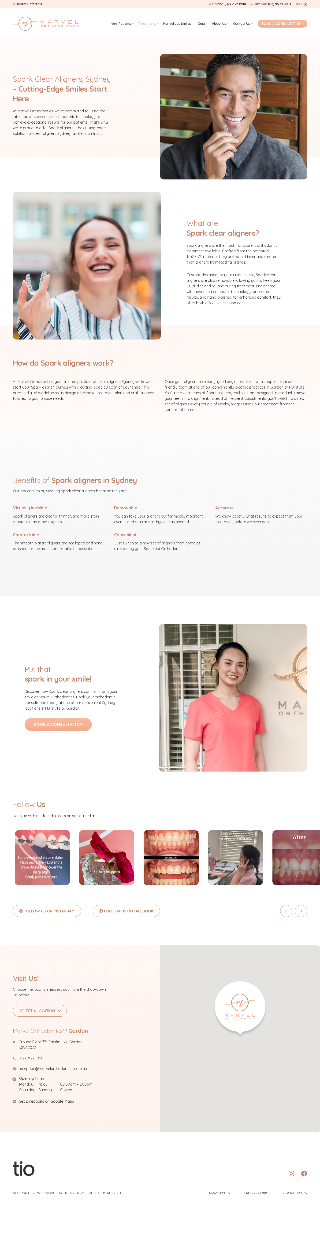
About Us (219, 23)
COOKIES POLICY (295, 1193)
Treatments (147, 23)
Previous (286, 911)
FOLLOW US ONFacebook (128, 911)
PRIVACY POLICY (219, 1193)
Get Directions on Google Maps (46, 1101)
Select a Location (37, 1010)
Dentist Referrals (29, 4)
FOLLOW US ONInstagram (48, 911)
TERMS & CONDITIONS (256, 1193)
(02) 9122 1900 (31, 1058)
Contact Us (241, 23)
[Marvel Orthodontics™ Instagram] (291, 1173)
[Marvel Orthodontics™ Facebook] (304, 1173)
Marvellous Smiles (177, 23)
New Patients (121, 23)
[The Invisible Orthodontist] (23, 1168)
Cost (201, 23)
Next (301, 911)
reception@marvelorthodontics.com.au (53, 1068)
